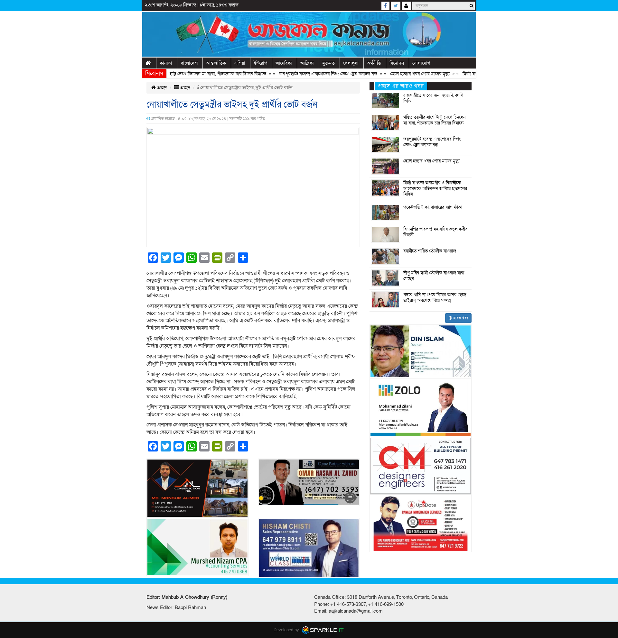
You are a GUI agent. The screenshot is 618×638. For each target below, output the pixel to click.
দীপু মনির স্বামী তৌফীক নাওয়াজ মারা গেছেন (433, 276)
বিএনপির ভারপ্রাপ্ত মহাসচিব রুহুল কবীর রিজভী (435, 232)
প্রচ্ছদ (161, 87)
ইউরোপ (260, 63)
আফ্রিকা (307, 63)
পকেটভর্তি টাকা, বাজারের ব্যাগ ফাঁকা (432, 207)
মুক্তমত (328, 63)
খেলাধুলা (351, 63)
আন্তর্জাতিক (216, 63)
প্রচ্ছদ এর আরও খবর (401, 86)
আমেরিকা (284, 63)
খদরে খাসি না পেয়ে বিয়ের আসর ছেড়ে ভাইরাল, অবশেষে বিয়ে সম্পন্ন (434, 298)
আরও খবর (460, 318)
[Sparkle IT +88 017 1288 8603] (323, 629)
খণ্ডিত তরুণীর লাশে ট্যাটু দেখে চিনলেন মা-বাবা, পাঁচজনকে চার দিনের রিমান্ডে (185, 73)
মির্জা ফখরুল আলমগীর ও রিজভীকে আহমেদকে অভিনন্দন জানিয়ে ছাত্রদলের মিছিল (435, 188)
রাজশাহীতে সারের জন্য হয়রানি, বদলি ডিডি (433, 98)
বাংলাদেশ (189, 63)
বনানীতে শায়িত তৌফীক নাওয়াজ (429, 251)
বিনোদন (396, 63)
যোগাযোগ (421, 63)
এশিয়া (239, 63)
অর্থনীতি (374, 63)
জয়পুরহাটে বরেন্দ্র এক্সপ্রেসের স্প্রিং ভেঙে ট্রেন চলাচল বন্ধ (313, 73)
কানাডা (166, 63)
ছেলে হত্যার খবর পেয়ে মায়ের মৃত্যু (405, 73)
